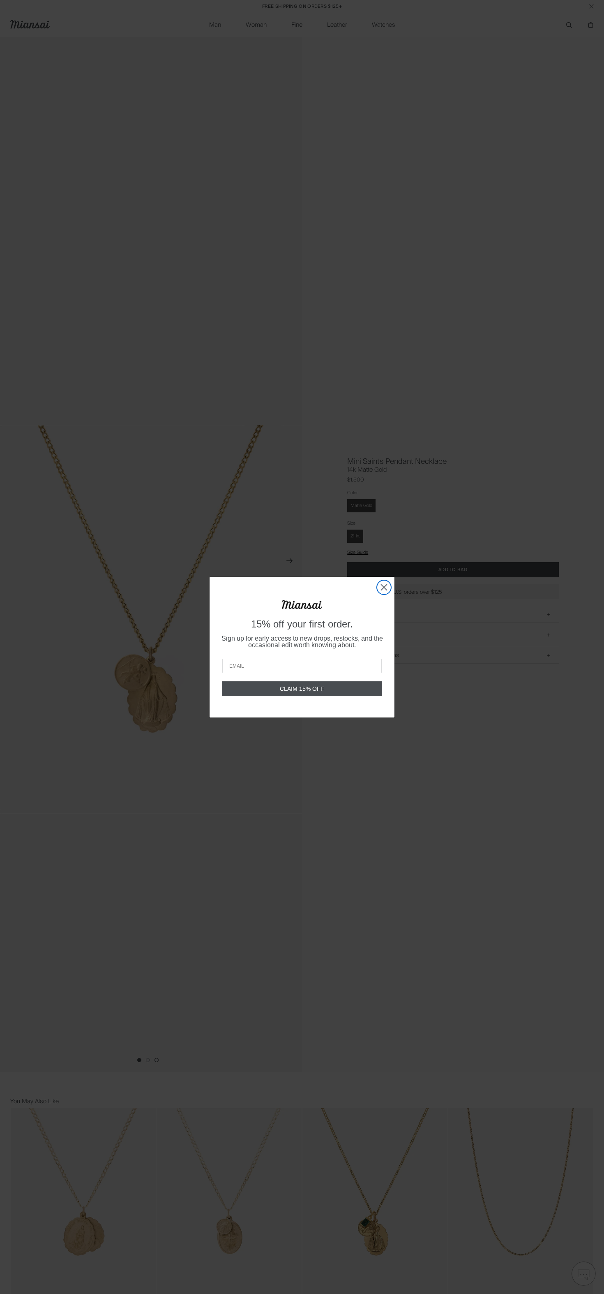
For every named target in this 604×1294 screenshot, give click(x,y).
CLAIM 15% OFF (302, 688)
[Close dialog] (384, 587)
